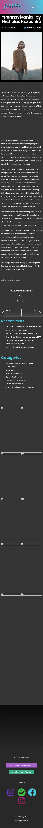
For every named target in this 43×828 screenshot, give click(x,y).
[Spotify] (21, 792)
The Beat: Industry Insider (16, 380)
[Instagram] (11, 792)
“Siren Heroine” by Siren (15, 344)
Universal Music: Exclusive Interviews (20, 387)
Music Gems (10, 366)
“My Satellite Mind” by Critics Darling (20, 347)
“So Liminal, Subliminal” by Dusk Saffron (21, 340)
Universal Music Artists (14, 384)
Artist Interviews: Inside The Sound (19, 363)
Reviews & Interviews (14, 373)
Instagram (21, 301)
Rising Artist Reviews (14, 377)
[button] (33, 7)
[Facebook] (32, 792)
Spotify (21, 296)
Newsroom (10, 370)
